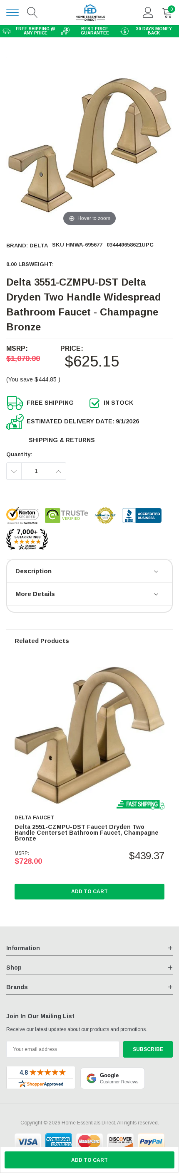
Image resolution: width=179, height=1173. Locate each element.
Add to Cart (89, 891)
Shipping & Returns (62, 440)
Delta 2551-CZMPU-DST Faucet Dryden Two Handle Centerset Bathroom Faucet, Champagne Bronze (87, 833)
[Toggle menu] (12, 12)
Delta (39, 245)
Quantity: (19, 454)
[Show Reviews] (157, 572)
